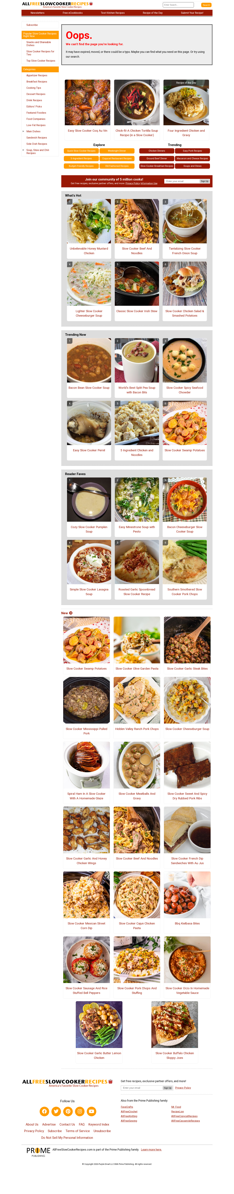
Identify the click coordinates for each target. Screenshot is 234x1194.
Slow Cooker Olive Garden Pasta (137, 668)
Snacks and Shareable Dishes (38, 44)
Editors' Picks (34, 106)
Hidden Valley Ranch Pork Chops (137, 729)
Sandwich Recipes (36, 137)
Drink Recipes (34, 100)
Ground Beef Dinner (157, 158)
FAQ (82, 1124)
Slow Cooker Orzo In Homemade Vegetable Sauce (187, 990)
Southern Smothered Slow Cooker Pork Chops (184, 592)
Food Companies (35, 118)
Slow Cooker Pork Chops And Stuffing (137, 990)
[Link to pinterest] (68, 1111)
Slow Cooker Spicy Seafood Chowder (184, 390)
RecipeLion (177, 1111)
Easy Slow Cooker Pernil (89, 450)
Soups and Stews (193, 166)
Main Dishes (33, 131)
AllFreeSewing (129, 1120)
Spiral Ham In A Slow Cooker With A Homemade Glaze (86, 796)
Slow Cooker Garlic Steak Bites (187, 668)
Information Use (149, 183)
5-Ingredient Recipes (81, 158)
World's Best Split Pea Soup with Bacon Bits (136, 390)
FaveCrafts (127, 1106)
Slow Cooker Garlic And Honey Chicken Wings (86, 861)
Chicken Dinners (157, 151)
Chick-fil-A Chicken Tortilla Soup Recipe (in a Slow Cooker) (137, 133)
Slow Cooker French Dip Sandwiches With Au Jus (187, 861)
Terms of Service (78, 1131)
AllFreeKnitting (129, 1116)
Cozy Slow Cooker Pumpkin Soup (89, 529)
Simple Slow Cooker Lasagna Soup (89, 592)
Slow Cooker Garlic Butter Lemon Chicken (99, 1055)
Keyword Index (98, 1124)
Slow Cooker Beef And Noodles (137, 251)
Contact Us (67, 1124)
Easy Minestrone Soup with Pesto (137, 529)
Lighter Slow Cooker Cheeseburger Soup (89, 313)
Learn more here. (151, 1149)
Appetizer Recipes (36, 75)
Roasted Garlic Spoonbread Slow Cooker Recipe (136, 592)
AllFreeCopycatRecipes (184, 1116)
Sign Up (204, 181)
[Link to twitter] (56, 1111)
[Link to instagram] (80, 1111)
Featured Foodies (36, 112)
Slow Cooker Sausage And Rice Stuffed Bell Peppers (86, 990)
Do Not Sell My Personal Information (67, 1138)
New (64, 613)
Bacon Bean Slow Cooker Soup (89, 388)
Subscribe (32, 24)
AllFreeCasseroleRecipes (185, 1120)
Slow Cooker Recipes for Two (40, 53)
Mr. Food (176, 1106)
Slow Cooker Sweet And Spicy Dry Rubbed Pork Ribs (187, 796)
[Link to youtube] (91, 1111)
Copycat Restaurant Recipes (117, 158)
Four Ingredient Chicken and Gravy (186, 133)
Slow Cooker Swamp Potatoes (185, 450)
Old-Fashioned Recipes (117, 166)
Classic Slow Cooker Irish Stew (136, 311)
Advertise (49, 1124)
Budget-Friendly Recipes (81, 166)
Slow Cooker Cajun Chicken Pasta (137, 926)
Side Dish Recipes (36, 143)
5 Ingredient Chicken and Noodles (137, 452)
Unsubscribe (102, 1131)
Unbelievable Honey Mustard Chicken (89, 251)
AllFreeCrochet (129, 1111)
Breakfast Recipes (36, 81)
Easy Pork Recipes (192, 151)
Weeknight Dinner (117, 151)
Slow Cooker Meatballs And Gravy (137, 796)
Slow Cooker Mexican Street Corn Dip (86, 926)
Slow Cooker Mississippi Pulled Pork (86, 731)
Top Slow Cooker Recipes (40, 60)
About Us (32, 1124)
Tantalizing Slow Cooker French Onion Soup (185, 251)
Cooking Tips (33, 87)
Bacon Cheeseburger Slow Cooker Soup (184, 529)
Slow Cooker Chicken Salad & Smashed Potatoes (184, 313)
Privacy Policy (133, 183)
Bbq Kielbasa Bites (187, 923)
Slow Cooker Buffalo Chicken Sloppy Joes (175, 1055)
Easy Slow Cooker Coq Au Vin (87, 130)
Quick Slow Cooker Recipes (81, 151)
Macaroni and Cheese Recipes (192, 158)
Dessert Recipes (35, 94)
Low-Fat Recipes (36, 125)
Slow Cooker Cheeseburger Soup (187, 729)
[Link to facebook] (44, 1111)
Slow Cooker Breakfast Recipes (157, 166)
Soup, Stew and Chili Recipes (37, 152)
